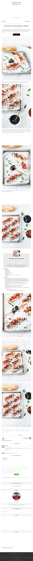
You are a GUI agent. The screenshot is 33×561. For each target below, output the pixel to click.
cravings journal (17, 429)
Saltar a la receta (16, 34)
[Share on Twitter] (19, 435)
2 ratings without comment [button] (14, 453)
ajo (2, 429)
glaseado (22, 429)
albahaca (6, 429)
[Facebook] (24, 21)
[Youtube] (27, 21)
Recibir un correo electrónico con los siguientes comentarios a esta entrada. (12, 470)
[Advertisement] (16, 11)
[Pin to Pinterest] (20, 435)
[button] (15, 260)
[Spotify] (28, 21)
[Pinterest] (26, 21)
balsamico (10, 429)
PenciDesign (19, 557)
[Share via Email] (21, 435)
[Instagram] (25, 21)
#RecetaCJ (24, 290)
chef (13, 429)
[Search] (30, 21)
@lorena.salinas (14, 290)
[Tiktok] (29, 21)
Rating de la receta (5, 457)
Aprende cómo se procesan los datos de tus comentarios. (21, 477)
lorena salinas (27, 429)
